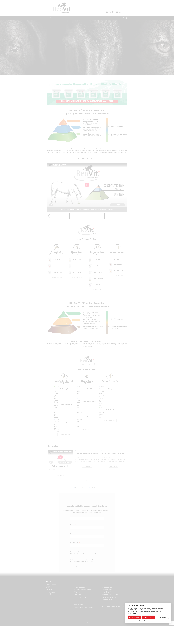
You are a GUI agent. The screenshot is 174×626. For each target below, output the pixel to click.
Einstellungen (162, 617)
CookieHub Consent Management (150, 620)
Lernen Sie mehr (132, 613)
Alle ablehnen (148, 617)
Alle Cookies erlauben (134, 617)
